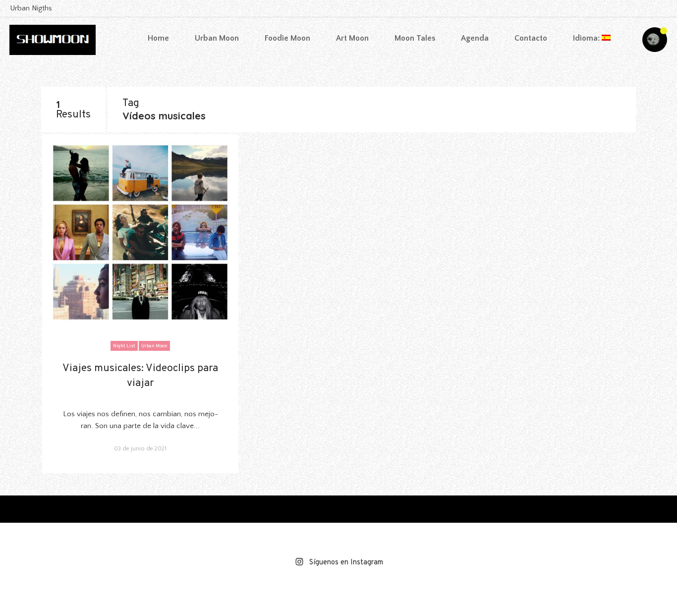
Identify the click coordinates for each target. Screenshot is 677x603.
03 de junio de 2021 (140, 448)
